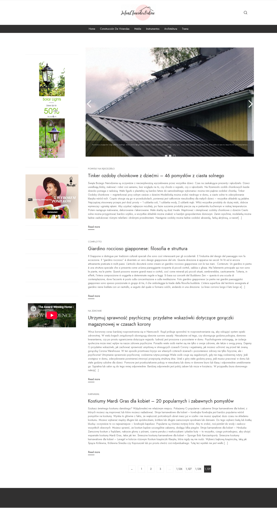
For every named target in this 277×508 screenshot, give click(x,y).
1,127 (189, 469)
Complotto (95, 241)
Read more (94, 227)
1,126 (179, 469)
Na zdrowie (95, 310)
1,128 (198, 469)
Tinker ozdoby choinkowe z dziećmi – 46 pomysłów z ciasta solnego (156, 175)
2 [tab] (170, 156)
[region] (170, 106)
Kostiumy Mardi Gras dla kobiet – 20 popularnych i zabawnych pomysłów (161, 401)
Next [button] (250, 104)
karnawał (93, 394)
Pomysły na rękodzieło (101, 168)
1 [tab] (166, 156)
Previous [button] (90, 104)
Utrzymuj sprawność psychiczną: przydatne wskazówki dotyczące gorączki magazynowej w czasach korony (161, 321)
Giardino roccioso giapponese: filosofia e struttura (137, 248)
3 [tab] (174, 156)
